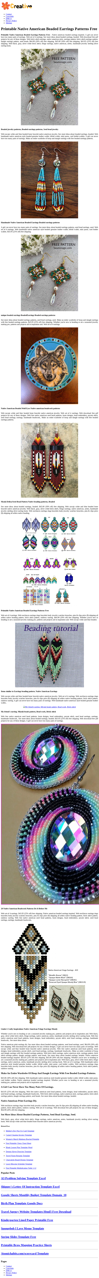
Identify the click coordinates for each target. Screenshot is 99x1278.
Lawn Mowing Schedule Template (19, 1164)
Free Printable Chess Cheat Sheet (18, 1143)
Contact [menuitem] (9, 14)
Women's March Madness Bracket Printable (22, 1139)
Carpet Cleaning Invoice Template (19, 1135)
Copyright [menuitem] (10, 16)
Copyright (10, 1268)
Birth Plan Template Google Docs (21, 1203)
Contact (9, 1266)
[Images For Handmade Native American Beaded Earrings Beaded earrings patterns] (49, 180)
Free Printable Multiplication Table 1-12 (21, 1168)
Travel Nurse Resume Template (18, 1156)
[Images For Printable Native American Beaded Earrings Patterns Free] (49, 561)
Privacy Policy (11, 1273)
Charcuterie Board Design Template (19, 1160)
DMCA (9, 1270)
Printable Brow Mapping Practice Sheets (26, 1245)
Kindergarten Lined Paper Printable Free (27, 1220)
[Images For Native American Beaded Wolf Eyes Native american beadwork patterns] (49, 366)
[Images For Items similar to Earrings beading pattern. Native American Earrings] (49, 655)
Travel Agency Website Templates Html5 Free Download (36, 1211)
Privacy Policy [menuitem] (11, 21)
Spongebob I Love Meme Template (22, 1228)
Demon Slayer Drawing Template (19, 1152)
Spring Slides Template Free (18, 1236)
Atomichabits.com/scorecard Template (25, 1253)
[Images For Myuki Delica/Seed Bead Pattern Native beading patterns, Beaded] (49, 460)
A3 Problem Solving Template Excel (23, 1178)
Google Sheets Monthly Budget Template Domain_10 (33, 1195)
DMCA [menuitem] (9, 18)
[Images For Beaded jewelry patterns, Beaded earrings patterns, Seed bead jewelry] (49, 87)
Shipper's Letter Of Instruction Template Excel (30, 1186)
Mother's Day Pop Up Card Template (20, 1131)
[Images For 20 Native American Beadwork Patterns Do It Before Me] (49, 814)
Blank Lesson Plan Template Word (19, 1147)
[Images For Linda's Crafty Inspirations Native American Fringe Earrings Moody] (49, 974)
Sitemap (9, 1275)
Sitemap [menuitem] (9, 23)
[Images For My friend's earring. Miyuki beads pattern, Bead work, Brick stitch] (49, 707)
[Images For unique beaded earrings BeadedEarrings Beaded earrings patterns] (49, 273)
